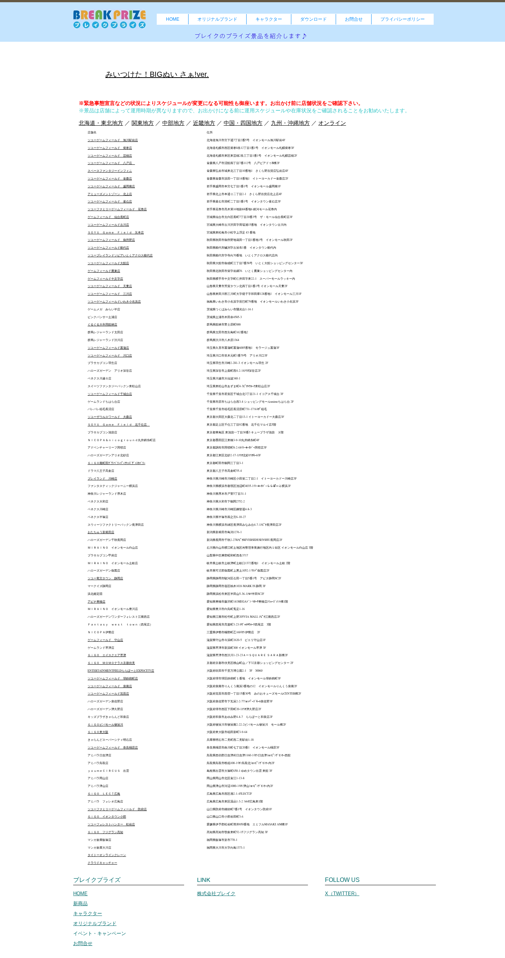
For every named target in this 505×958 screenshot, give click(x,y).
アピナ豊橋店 (96, 601)
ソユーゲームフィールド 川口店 (110, 355)
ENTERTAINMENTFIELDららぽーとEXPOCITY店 (121, 670)
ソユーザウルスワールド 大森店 (110, 417)
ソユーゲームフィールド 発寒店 (110, 148)
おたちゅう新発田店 (101, 532)
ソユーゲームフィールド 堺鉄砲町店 (113, 678)
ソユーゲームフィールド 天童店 (110, 286)
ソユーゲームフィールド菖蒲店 (108, 348)
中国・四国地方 (243, 123)
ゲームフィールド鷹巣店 (104, 271)
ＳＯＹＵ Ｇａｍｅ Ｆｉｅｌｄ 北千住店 (119, 424)
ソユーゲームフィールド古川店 (108, 224)
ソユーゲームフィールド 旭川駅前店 (113, 140)
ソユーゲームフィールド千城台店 (110, 394)
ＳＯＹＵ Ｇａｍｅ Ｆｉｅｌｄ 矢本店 (116, 232)
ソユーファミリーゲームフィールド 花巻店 (117, 209)
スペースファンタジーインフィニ (110, 171)
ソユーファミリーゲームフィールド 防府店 (117, 809)
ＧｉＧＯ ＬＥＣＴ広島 (104, 793)
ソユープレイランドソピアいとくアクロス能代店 (120, 255)
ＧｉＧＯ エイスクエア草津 (107, 655)
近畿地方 (204, 123)
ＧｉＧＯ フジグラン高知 (105, 832)
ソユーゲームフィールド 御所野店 (111, 240)
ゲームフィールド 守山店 (105, 640)
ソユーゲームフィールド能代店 (108, 247)
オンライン (332, 123)
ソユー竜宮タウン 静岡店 (105, 578)
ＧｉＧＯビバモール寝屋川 (105, 724)
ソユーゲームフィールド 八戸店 (111, 163)
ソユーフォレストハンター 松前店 (111, 824)
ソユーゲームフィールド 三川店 (110, 294)
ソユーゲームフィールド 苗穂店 (110, 155)
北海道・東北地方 (101, 123)
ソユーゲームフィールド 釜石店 (110, 201)
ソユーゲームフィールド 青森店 (110, 178)
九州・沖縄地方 (290, 123)
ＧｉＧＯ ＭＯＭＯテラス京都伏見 (111, 663)
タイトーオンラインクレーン (107, 855)
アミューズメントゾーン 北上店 (110, 194)
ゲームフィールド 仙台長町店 (108, 217)
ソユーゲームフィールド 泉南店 (110, 686)
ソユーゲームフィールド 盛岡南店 (111, 186)
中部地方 (173, 123)
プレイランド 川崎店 (102, 478)
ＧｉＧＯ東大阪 (98, 732)
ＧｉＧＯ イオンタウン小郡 (107, 816)
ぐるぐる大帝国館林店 (102, 324)
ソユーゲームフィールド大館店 (108, 263)
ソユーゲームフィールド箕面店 (108, 693)
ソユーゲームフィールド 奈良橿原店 (113, 747)
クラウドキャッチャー (102, 863)
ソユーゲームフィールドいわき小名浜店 (114, 301)
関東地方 (143, 123)
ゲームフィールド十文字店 (105, 278)
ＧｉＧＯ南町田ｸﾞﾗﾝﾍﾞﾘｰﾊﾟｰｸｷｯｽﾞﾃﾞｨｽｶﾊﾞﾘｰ (116, 463)
